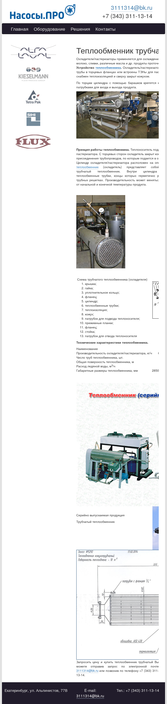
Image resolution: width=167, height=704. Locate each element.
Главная (19, 29)
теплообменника (108, 67)
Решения (80, 29)
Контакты (105, 29)
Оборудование (49, 29)
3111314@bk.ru (131, 7)
